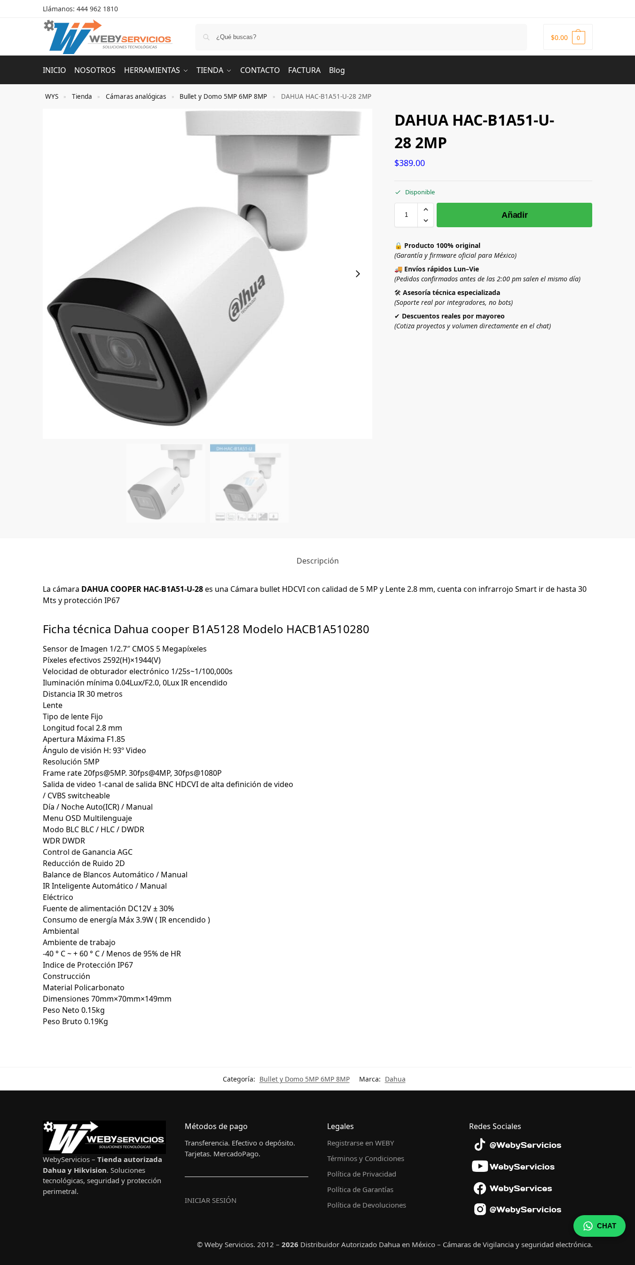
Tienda (82, 96)
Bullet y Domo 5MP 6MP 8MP (223, 96)
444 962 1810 (97, 8)
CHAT (606, 1226)
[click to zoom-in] (208, 274)
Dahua (395, 1078)
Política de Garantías (360, 1189)
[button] (568, 37)
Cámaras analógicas (136, 96)
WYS (51, 96)
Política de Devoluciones (366, 1204)
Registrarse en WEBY (360, 1142)
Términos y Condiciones (365, 1158)
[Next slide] (358, 274)
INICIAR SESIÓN (210, 1200)
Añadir (514, 215)
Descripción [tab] (318, 561)
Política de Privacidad (361, 1173)
